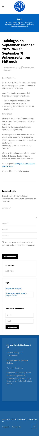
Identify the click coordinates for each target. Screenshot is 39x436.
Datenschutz (16, 427)
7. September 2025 (9, 68)
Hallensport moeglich (13, 289)
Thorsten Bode (29, 68)
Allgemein (7, 70)
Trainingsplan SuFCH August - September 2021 (16, 295)
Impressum (6, 427)
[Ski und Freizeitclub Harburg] (19, 6)
